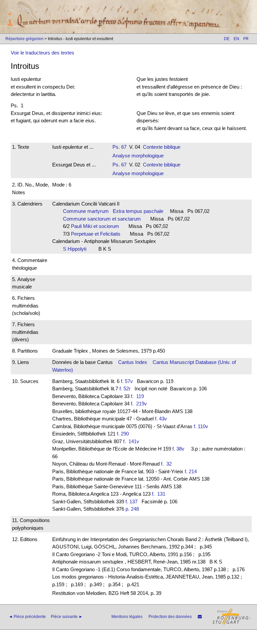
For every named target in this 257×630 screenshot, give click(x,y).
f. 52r (125, 388)
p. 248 (132, 509)
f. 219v (140, 403)
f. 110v (201, 426)
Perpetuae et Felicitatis (97, 234)
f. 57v (127, 381)
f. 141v (132, 441)
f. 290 (123, 433)
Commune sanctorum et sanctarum (104, 219)
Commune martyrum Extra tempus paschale (113, 211)
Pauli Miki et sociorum (97, 226)
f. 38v (178, 449)
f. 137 (131, 501)
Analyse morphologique (138, 155)
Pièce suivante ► (67, 616)
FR (246, 38)
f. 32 (167, 464)
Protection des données (170, 616)
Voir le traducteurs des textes (42, 52)
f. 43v (161, 418)
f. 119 (139, 396)
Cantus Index (132, 362)
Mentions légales (127, 616)
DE (227, 38)
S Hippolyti (76, 249)
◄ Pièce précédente (27, 616)
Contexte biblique (161, 147)
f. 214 (191, 471)
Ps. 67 (119, 147)
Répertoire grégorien (24, 38)
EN (236, 38)
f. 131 (160, 494)
